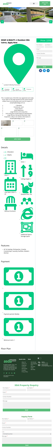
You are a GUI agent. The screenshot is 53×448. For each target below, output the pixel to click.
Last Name (48, 45)
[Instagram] (9, 373)
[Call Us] (39, 362)
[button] (34, 3)
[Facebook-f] (4, 373)
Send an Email (45, 364)
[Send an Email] (39, 365)
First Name (39, 45)
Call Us (43, 362)
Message (38, 58)
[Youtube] (14, 373)
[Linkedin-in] (12, 373)
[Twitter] (6, 373)
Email (38, 49)
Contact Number (40, 53)
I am (3, 432)
